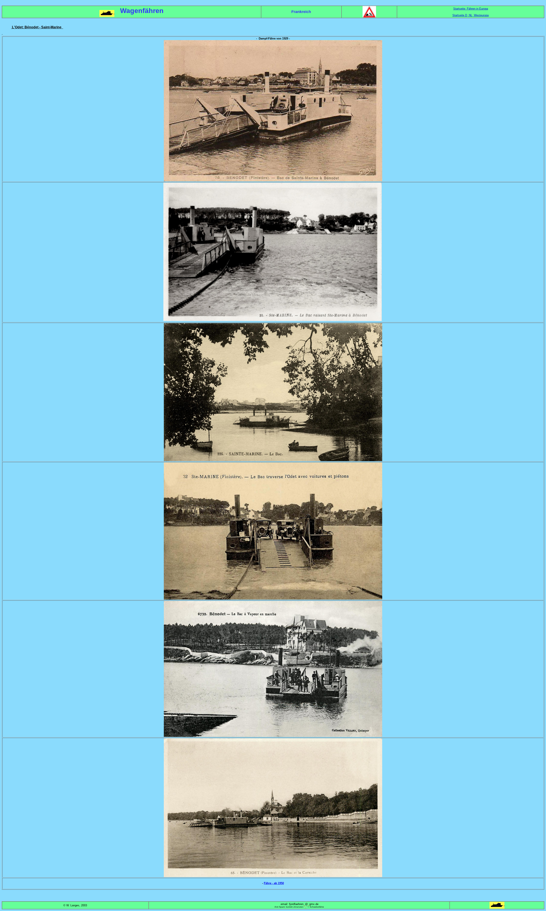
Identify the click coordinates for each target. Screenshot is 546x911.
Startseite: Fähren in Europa (470, 8)
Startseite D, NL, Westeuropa (470, 15)
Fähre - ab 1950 (274, 883)
